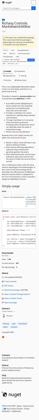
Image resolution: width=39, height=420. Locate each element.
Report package (10, 302)
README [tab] (8, 71)
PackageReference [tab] (23, 50)
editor (5, 327)
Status (5, 365)
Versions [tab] (8, 80)
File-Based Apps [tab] (8, 56)
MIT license (8, 286)
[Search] (33, 8)
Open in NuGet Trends (13, 298)
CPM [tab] (4, 53)
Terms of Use (28, 406)
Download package (12, 290)
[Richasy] (4, 316)
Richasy (9, 316)
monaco (14, 327)
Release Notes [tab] (21, 80)
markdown (22, 323)
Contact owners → (8, 311)
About (19, 406)
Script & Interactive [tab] (24, 53)
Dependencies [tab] (10, 76)
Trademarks (16, 411)
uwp (13, 323)
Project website (10, 281)
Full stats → (6, 256)
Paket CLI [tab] (12, 53)
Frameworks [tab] (20, 71)
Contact (6, 355)
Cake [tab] (17, 56)
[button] (31, 60)
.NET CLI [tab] (5, 50)
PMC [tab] (12, 50)
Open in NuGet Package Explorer (17, 294)
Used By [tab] (23, 76)
